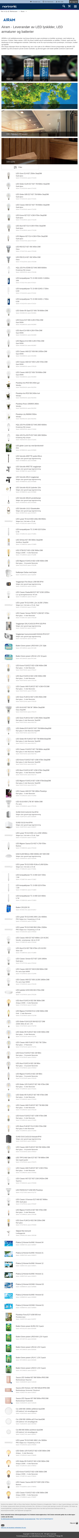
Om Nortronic (49, 1)
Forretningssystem (22, 1536)
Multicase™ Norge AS (55, 1536)
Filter (20, 167)
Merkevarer (13, 11)
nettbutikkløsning (36, 1536)
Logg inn (74, 2)
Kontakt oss (36, 1)
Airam (22, 11)
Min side (60, 1)
